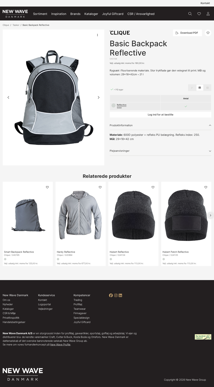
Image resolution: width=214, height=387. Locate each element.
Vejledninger (45, 308)
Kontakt (205, 3)
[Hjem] (15, 14)
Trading (78, 300)
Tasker (16, 25)
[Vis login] (208, 14)
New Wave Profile (60, 344)
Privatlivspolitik (11, 317)
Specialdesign (82, 317)
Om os (6, 300)
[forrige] (8, 97)
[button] (53, 97)
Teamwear (80, 308)
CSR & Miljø (9, 313)
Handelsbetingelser (14, 322)
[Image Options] (97, 35)
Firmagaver (80, 313)
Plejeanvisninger (120, 150)
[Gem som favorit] (199, 14)
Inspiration (58, 14)
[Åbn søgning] (190, 14)
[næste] (98, 97)
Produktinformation (121, 125)
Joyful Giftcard (112, 14)
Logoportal (44, 304)
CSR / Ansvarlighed (140, 14)
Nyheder (8, 304)
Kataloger (91, 14)
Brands (75, 14)
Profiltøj (78, 304)
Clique (6, 25)
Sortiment (40, 14)
